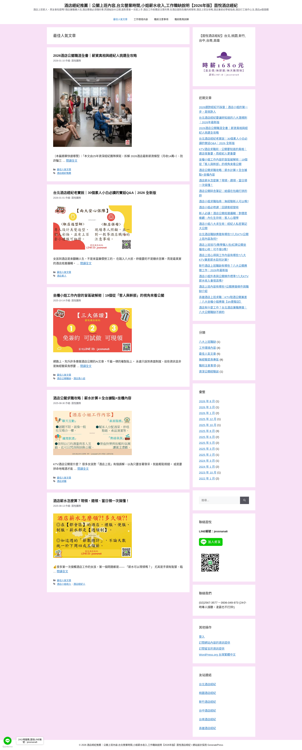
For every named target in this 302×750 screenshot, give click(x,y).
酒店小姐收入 (64, 584)
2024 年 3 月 (207, 460)
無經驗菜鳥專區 (209, 359)
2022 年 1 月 (207, 478)
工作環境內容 (141, 19)
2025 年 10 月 (207, 425)
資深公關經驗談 (209, 371)
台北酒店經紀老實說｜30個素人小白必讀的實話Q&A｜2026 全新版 (104, 193)
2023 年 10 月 (207, 472)
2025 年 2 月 (207, 454)
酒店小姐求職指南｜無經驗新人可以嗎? (224, 201)
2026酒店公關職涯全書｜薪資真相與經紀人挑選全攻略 (95, 56)
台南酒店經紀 (207, 719)
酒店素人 (61, 275)
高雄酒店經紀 (207, 728)
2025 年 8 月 (207, 431)
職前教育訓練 (182, 19)
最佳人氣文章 (120, 19)
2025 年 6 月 (207, 437)
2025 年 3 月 (207, 448)
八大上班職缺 (207, 341)
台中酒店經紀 (207, 710)
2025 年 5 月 (207, 442)
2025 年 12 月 (207, 419)
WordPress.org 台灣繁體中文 (217, 654)
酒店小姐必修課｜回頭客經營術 (219, 207)
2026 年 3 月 (207, 407)
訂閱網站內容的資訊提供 (214, 642)
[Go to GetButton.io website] (8, 747)
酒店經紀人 (79, 584)
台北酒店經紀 (207, 684)
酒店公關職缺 (64, 378)
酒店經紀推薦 (64, 173)
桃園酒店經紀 (207, 693)
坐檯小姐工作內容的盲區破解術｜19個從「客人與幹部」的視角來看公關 (108, 295)
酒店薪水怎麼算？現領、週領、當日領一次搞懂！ (91, 501)
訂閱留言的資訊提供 (211, 648)
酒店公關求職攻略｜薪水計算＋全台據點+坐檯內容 (92, 398)
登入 (202, 636)
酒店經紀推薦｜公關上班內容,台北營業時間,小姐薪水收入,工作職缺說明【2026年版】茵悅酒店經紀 (151, 5)
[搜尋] (244, 500)
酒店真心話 (79, 378)
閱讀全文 (71, 160)
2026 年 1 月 (207, 413)
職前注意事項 (161, 19)
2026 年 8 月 (207, 401)
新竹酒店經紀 (207, 701)
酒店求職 (61, 481)
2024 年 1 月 (207, 466)
